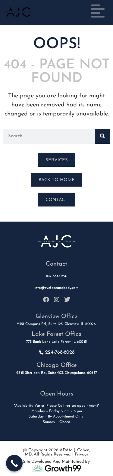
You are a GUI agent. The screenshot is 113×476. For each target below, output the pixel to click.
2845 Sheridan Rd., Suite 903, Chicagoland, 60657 (56, 373)
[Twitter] (67, 300)
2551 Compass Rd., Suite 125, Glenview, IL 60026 (56, 324)
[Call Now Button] (14, 463)
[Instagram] (57, 300)
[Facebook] (46, 300)
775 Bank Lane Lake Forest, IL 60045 (56, 342)
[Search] (102, 136)
